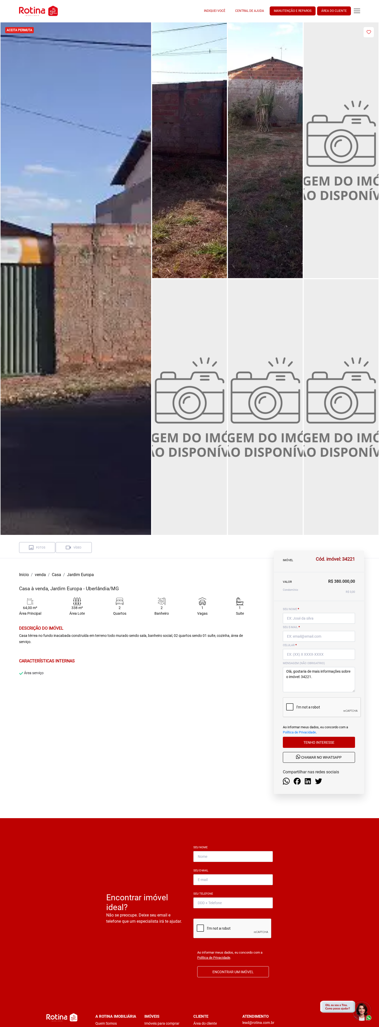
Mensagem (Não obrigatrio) (304, 663)
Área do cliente (205, 1023)
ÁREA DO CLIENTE (334, 11)
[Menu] (357, 11)
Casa (56, 574)
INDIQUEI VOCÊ (214, 11)
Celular (290, 645)
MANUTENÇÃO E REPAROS (292, 11)
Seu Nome (201, 847)
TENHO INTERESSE (318, 742)
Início (24, 574)
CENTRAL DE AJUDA (249, 11)
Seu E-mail (201, 870)
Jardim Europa (80, 574)
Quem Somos (106, 1023)
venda (40, 574)
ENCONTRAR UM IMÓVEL (233, 972)
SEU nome (291, 609)
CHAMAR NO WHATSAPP (321, 758)
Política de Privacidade (299, 732)
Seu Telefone (204, 893)
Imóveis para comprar (161, 1023)
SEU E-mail (291, 627)
